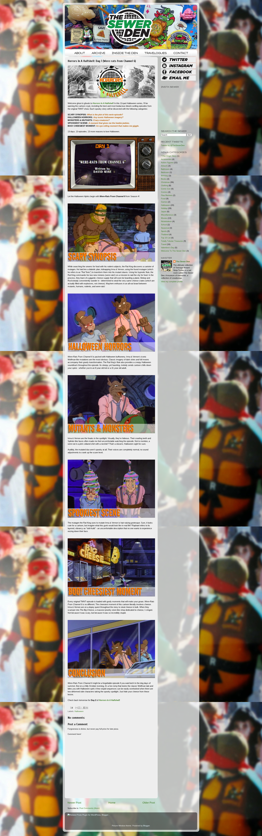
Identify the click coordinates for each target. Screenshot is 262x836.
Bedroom (165, 172)
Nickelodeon (166, 221)
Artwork (164, 166)
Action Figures (167, 163)
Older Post (148, 802)
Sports (164, 231)
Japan (163, 212)
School (164, 225)
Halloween (79, 711)
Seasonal (165, 228)
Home (111, 802)
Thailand (165, 234)
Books (163, 179)
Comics (164, 192)
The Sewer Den (183, 262)
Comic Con (166, 189)
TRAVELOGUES (156, 52)
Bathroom (165, 169)
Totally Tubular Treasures (172, 241)
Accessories (166, 159)
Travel (163, 244)
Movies (164, 218)
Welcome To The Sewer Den (173, 251)
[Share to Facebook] (84, 707)
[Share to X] (81, 707)
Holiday (164, 208)
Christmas (165, 182)
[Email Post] (72, 707)
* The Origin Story (168, 156)
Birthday (164, 176)
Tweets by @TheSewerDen (173, 145)
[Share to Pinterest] (87, 707)
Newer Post (74, 802)
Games (164, 202)
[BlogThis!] (79, 707)
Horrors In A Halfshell (103, 103)
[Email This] (76, 707)
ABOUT (79, 52)
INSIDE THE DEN (125, 52)
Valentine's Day (167, 248)
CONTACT (180, 52)
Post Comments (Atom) (89, 808)
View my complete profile (172, 282)
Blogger (146, 826)
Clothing (164, 186)
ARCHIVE (98, 52)
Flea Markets (166, 195)
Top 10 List (166, 238)
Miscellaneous (167, 215)
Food (163, 199)
